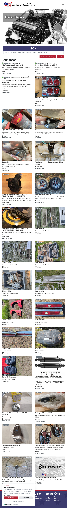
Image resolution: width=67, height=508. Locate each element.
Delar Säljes (38, 497)
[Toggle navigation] (63, 4)
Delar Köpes (38, 498)
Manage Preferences (18, 501)
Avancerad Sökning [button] (47, 57)
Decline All (26, 498)
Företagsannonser (50, 497)
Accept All (11, 498)
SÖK (33, 48)
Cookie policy (7, 495)
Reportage (57, 497)
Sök (60, 57)
